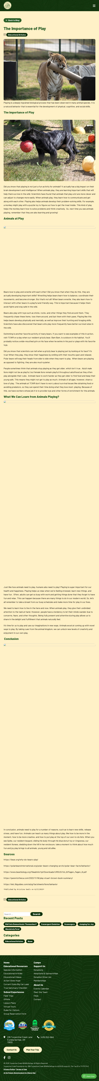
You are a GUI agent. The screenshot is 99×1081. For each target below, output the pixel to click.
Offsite (7, 999)
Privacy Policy (9, 1069)
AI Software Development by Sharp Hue (20, 1073)
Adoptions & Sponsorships (46, 973)
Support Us (39, 966)
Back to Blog (13, 20)
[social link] (4, 1057)
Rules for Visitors (11, 1010)
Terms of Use (21, 1069)
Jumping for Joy (86, 924)
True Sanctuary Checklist (15, 988)
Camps (37, 962)
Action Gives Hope (12, 980)
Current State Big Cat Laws (16, 984)
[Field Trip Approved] (9, 1025)
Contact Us (12, 1050)
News (30, 941)
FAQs (36, 996)
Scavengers (69, 924)
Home (7, 962)
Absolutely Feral (12, 929)
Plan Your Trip (32, 1050)
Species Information (13, 970)
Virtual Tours (10, 1006)
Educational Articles (17, 35)
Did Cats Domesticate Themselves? (21, 924)
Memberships (40, 980)
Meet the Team (40, 992)
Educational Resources (16, 966)
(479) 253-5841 (47, 1037)
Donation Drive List (42, 977)
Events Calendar (41, 988)
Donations (38, 970)
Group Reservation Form (15, 1013)
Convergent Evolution (50, 924)
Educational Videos (12, 977)
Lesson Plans (10, 1003)
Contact (37, 999)
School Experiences (14, 992)
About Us (38, 985)
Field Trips (8, 996)
